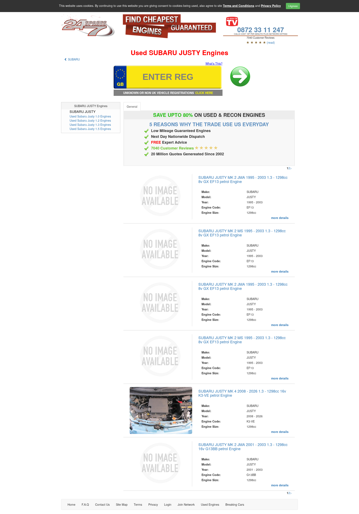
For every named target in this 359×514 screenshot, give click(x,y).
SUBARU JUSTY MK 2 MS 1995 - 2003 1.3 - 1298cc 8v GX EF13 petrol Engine (242, 232)
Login (167, 504)
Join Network (186, 504)
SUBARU (73, 59)
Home (71, 504)
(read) (271, 42)
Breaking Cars (234, 504)
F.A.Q (85, 504)
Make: (206, 192)
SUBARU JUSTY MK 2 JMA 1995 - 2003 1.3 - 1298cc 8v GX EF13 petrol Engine (243, 179)
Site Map (122, 504)
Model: (206, 197)
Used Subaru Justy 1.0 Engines (90, 116)
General (132, 106)
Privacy (153, 504)
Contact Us (102, 504)
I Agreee (293, 6)
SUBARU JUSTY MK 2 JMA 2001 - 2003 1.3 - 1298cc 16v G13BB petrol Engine (243, 446)
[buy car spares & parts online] (88, 25)
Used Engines (210, 504)
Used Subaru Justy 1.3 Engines (90, 124)
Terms (138, 504)
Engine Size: (210, 212)
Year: (205, 202)
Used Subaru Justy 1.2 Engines (90, 120)
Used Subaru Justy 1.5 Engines (90, 129)
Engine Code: (211, 207)
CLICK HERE (204, 93)
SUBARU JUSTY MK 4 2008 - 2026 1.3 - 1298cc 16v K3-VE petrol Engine (242, 393)
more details (280, 218)
